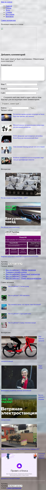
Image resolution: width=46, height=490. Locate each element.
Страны (9, 12)
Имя (3, 84)
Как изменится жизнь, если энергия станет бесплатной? (24, 304)
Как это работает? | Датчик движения (21, 270)
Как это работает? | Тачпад (16, 276)
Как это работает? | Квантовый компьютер (23, 274)
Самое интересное (8, 20)
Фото (8, 10)
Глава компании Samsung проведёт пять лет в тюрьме (29, 147)
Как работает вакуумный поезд (10, 227)
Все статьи (10, 14)
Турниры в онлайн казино (16, 272)
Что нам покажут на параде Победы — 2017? (14, 198)
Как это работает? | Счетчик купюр (18, 286)
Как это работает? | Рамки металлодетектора (23, 278)
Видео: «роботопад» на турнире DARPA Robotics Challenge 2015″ (20, 449)
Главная (9, 6)
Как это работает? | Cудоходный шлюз (19, 313)
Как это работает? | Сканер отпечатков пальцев (22, 323)
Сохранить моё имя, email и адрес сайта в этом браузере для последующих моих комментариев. (21, 98)
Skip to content (6, 2)
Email (4, 89)
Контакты (10, 16)
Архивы (4, 264)
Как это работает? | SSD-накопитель (18, 295)
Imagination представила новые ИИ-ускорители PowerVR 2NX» (20, 256)
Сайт (3, 93)
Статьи (8, 8)
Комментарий (6, 65)
